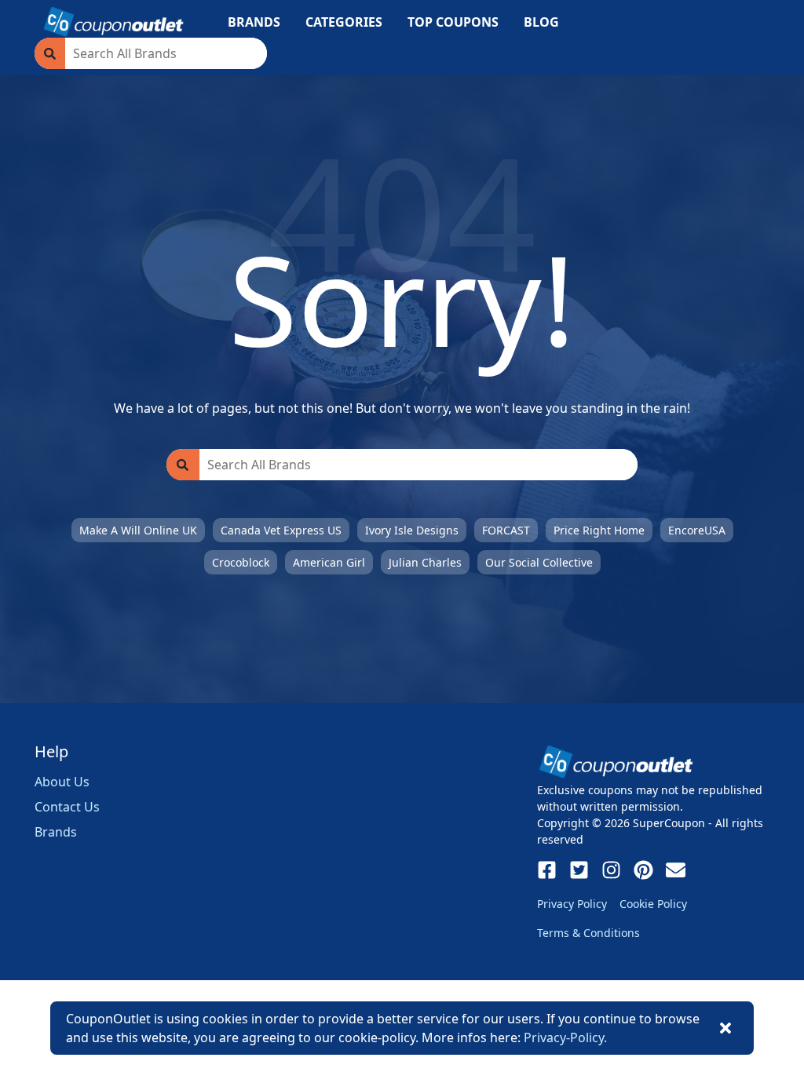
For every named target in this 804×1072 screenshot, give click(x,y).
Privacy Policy (572, 903)
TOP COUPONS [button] (453, 22)
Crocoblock (240, 562)
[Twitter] (579, 870)
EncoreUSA (696, 530)
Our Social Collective (539, 562)
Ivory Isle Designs (412, 530)
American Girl (329, 562)
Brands (56, 831)
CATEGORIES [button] (343, 22)
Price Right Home (599, 530)
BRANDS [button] (254, 22)
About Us (62, 781)
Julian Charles (425, 562)
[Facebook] (547, 870)
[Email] (675, 870)
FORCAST (506, 530)
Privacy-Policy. (565, 1037)
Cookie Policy (653, 903)
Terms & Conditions (588, 932)
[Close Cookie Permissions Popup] (725, 1028)
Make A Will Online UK (138, 530)
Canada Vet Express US (281, 530)
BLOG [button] (541, 22)
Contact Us (67, 806)
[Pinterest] (643, 870)
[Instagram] (611, 870)
